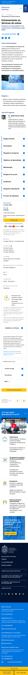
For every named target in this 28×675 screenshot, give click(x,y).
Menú (25, 9)
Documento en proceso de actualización (10, 583)
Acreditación (6, 588)
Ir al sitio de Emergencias (10, 628)
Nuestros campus (6, 565)
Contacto (3, 559)
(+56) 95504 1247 (8, 658)
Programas (10, 14)
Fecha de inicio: (6, 672)
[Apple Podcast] (23, 594)
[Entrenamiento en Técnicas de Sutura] (2, 38)
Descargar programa (10, 34)
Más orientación (8, 643)
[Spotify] (19, 594)
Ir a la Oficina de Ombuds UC (15, 661)
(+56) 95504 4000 (8, 614)
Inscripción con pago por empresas (14, 223)
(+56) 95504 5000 (8, 625)
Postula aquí (14, 220)
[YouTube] (16, 594)
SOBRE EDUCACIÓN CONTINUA (10, 571)
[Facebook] (1, 594)
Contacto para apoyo (9, 640)
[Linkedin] (8, 594)
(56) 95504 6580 (8, 562)
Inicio (2, 14)
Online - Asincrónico (9, 281)
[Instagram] (12, 594)
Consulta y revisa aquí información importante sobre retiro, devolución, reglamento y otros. (12, 353)
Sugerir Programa (11, 533)
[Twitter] (5, 594)
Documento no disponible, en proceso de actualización (11, 576)
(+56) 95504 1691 (8, 656)
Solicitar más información (14, 390)
